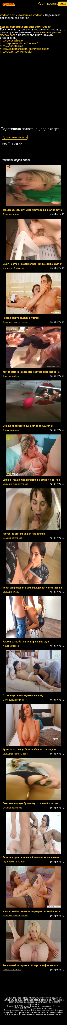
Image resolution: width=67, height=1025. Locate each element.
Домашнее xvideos (15, 137)
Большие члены (11, 214)
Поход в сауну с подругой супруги (21, 317)
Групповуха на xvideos (14, 861)
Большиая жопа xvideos (15, 753)
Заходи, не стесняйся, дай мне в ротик (24, 533)
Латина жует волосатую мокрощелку (23, 695)
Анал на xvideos (11, 430)
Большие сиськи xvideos (15, 322)
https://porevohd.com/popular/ (19, 43)
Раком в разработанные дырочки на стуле (26, 641)
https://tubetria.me (11, 46)
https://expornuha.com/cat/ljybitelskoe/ (24, 48)
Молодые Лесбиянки (14, 268)
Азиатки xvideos (11, 376)
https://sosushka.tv (12, 40)
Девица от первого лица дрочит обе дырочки (28, 425)
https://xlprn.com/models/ (16, 51)
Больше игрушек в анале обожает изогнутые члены (31, 857)
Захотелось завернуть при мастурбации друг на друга (32, 210)
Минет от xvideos (12, 969)
